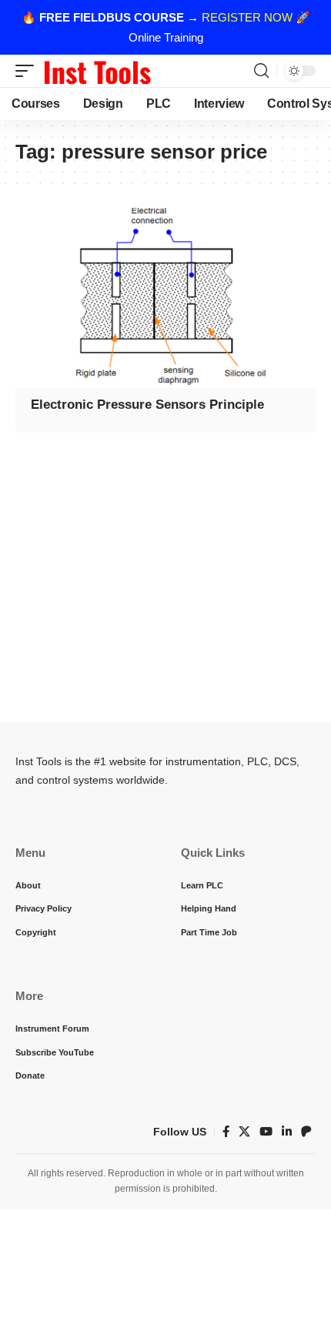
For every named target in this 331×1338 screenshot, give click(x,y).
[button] (28, 71)
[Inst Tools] (97, 71)
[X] (244, 1132)
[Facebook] (226, 1132)
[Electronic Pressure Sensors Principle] (165, 298)
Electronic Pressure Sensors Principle (147, 404)
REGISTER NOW (247, 17)
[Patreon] (306, 1132)
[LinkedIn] (287, 1132)
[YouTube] (266, 1132)
